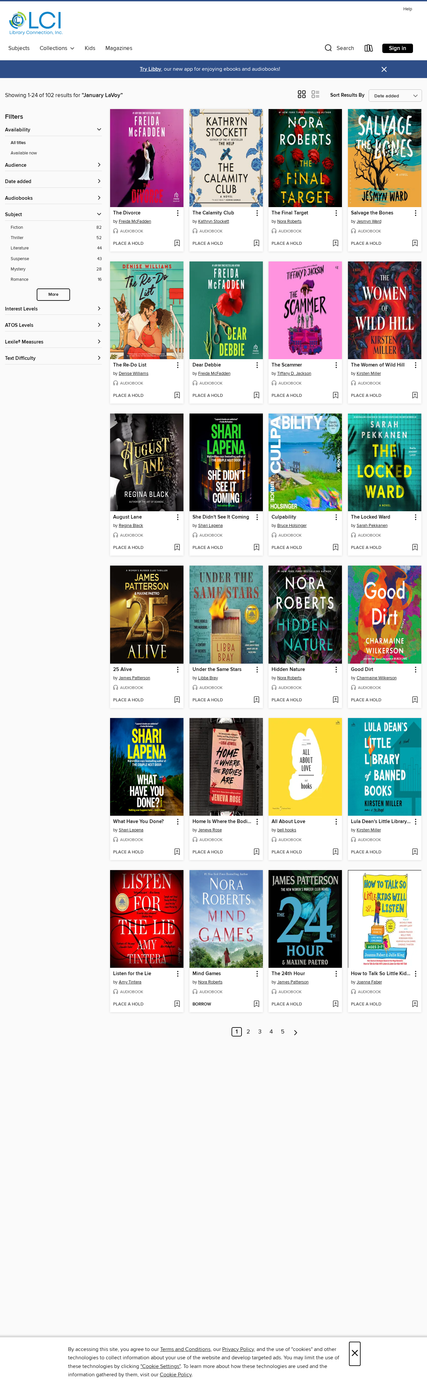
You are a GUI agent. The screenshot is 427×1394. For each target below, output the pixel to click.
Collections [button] (55, 48)
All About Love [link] (288, 822)
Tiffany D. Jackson (294, 373)
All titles (18, 143)
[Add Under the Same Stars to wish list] (256, 700)
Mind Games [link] (206, 974)
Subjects (19, 48)
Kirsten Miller (369, 373)
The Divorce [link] (126, 213)
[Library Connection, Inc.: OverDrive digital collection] (36, 23)
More (53, 294)
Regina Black (131, 525)
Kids (90, 48)
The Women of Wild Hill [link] (378, 365)
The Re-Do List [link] (129, 365)
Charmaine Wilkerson (377, 678)
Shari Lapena (210, 525)
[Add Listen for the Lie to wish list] (177, 1004)
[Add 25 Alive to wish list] (177, 700)
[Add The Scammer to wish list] (335, 396)
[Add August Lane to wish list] (177, 548)
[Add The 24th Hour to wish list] (335, 1004)
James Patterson (134, 678)
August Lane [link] (127, 517)
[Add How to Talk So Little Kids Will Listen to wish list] (415, 1004)
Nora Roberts (289, 221)
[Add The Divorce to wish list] (177, 243)
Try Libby (150, 69)
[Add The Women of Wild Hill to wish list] (415, 396)
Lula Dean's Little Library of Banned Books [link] (381, 822)
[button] (338, 49)
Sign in (397, 48)
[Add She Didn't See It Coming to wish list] (256, 548)
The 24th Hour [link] (288, 974)
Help (407, 9)
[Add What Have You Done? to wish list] (177, 852)
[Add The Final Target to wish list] (335, 243)
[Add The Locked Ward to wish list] (415, 548)
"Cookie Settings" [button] (160, 1366)
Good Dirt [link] (362, 670)
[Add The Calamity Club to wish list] (256, 243)
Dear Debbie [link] (206, 365)
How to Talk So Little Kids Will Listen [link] (381, 974)
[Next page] (295, 1032)
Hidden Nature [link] (288, 670)
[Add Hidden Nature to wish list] (335, 700)
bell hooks (286, 830)
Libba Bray (208, 678)
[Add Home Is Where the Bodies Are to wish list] (256, 852)
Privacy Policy (238, 1349)
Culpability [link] (284, 517)
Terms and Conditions (185, 1349)
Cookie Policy (175, 1374)
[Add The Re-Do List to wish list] (177, 396)
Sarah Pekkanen (372, 525)
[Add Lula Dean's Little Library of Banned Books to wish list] (415, 852)
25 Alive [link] (122, 670)
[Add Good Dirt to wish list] (415, 700)
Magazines (118, 48)
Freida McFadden (135, 221)
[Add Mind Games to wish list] (256, 1004)
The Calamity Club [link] (213, 213)
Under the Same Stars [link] (217, 670)
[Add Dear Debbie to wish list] (256, 396)
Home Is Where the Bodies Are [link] (223, 822)
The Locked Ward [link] (370, 517)
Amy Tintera (130, 982)
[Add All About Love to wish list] (335, 852)
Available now (24, 153)
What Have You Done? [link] (138, 822)
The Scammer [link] (287, 365)
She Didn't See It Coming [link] (220, 517)
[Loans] (369, 49)
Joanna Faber (369, 982)
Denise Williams (133, 373)
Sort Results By (347, 95)
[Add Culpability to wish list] (335, 548)
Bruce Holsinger (292, 525)
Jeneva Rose (210, 830)
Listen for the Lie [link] (132, 974)
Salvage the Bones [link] (372, 213)
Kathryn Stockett (213, 221)
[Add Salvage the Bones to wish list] (415, 243)
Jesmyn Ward (369, 221)
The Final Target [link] (290, 213)
